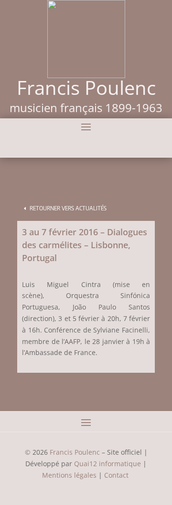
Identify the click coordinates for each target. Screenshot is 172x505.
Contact (117, 475)
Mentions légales (69, 475)
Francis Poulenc (75, 452)
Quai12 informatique (107, 463)
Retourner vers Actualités (68, 208)
